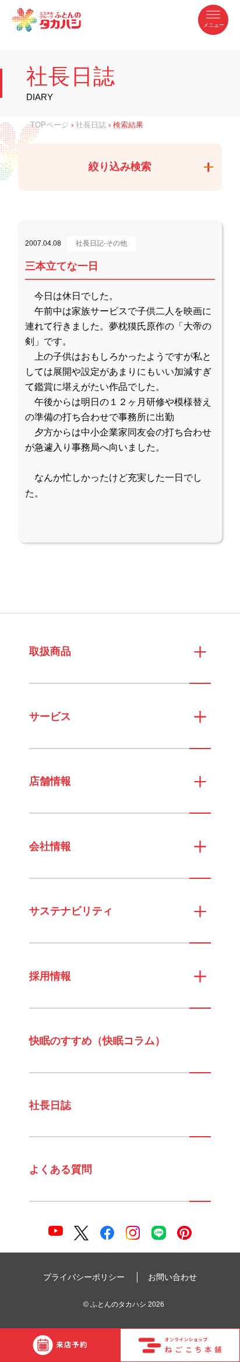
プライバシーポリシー (84, 1277)
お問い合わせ (172, 1277)
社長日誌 (91, 125)
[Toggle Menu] (213, 20)
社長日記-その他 (101, 243)
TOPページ (49, 125)
